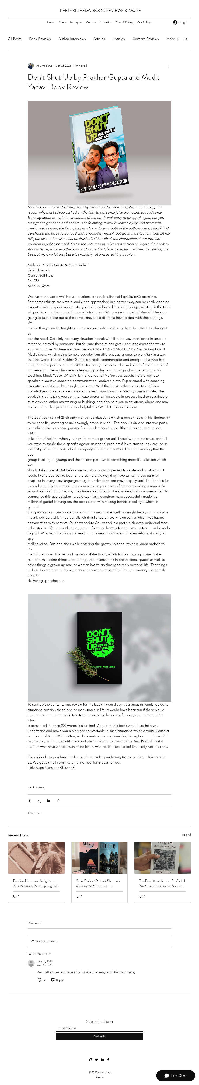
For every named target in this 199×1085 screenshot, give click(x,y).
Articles (99, 39)
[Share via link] (58, 801)
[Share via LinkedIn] (48, 801)
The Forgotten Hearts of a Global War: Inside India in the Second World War (162, 883)
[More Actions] (169, 963)
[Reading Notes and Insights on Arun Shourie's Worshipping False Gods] (36, 858)
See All (186, 834)
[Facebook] (108, 1060)
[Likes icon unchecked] (39, 980)
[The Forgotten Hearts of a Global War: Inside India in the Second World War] (162, 858)
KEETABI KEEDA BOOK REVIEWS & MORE (100, 10)
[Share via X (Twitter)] (39, 801)
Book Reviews (40, 39)
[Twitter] (97, 1060)
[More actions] (169, 65)
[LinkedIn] (102, 1060)
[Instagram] (91, 1060)
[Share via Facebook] (29, 801)
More (171, 39)
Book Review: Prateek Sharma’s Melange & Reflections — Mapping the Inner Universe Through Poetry (98, 883)
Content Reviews (146, 39)
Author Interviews (72, 39)
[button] (186, 39)
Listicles (119, 39)
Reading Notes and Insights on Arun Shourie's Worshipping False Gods (36, 883)
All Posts (14, 39)
